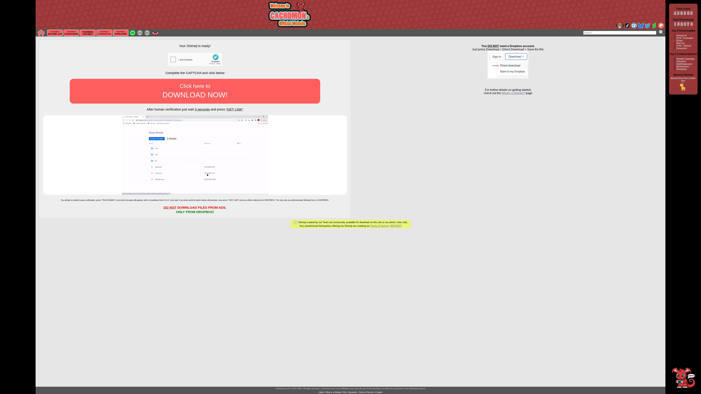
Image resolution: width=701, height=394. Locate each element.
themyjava (681, 69)
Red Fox (680, 43)
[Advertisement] (17, 58)
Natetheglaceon (684, 64)
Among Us (681, 35)
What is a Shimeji (333, 392)
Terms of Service (380, 226)
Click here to (194, 91)
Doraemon (681, 48)
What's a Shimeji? (513, 93)
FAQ (344, 392)
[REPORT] (395, 226)
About (321, 392)
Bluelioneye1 (682, 66)
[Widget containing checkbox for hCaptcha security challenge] (195, 59)
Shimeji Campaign (685, 59)
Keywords (352, 392)
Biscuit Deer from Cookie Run (683, 79)
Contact (378, 392)
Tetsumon (681, 61)
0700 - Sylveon (683, 46)
